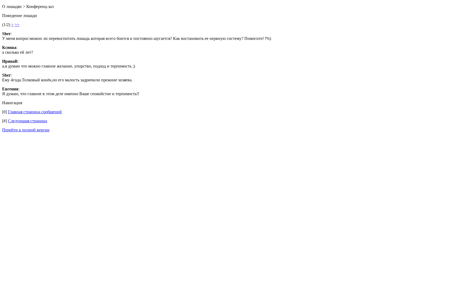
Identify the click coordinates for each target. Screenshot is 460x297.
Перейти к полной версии (26, 130)
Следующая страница (27, 121)
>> (17, 24)
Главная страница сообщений (35, 112)
